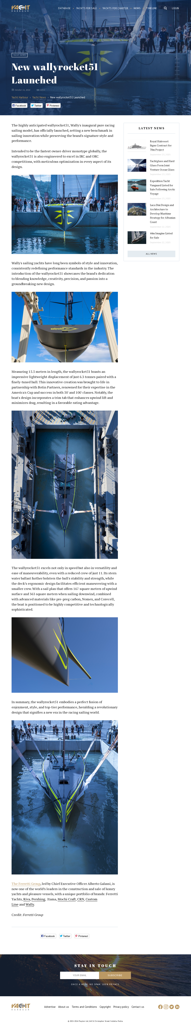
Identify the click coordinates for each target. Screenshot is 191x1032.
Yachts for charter (115, 8)
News (137, 8)
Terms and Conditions (84, 1007)
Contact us (137, 1007)
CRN (80, 899)
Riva (26, 899)
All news (151, 253)
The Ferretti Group (26, 883)
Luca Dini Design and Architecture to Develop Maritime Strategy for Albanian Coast (162, 213)
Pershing (38, 899)
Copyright (105, 1007)
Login (175, 8)
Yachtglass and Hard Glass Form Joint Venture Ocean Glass (162, 165)
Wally (30, 904)
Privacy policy (121, 1007)
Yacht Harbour (21, 9)
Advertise (50, 1007)
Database (64, 8)
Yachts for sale (86, 8)
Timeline (151, 8)
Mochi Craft (67, 899)
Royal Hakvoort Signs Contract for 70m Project (161, 145)
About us (63, 1007)
